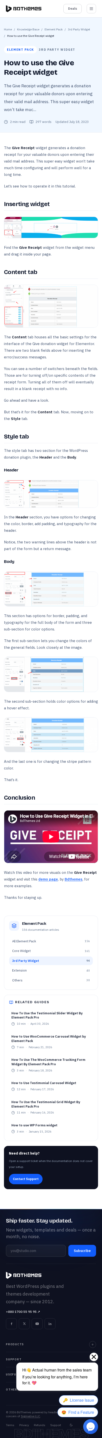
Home (8, 29)
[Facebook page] (11, 1323)
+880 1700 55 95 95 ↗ (23, 1312)
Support (55, 1425)
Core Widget (51, 951)
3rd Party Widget (79, 29)
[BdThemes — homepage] (23, 8)
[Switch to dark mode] (71, 1425)
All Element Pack (51, 941)
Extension (51, 970)
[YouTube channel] (37, 1323)
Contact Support (26, 1179)
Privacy (24, 1425)
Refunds (39, 1425)
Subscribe (82, 1251)
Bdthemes (73, 879)
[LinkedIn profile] (50, 1323)
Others (51, 980)
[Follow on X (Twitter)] (24, 1323)
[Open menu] (91, 8)
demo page (48, 879)
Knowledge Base (28, 29)
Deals (72, 8)
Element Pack (54, 29)
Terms (10, 1425)
